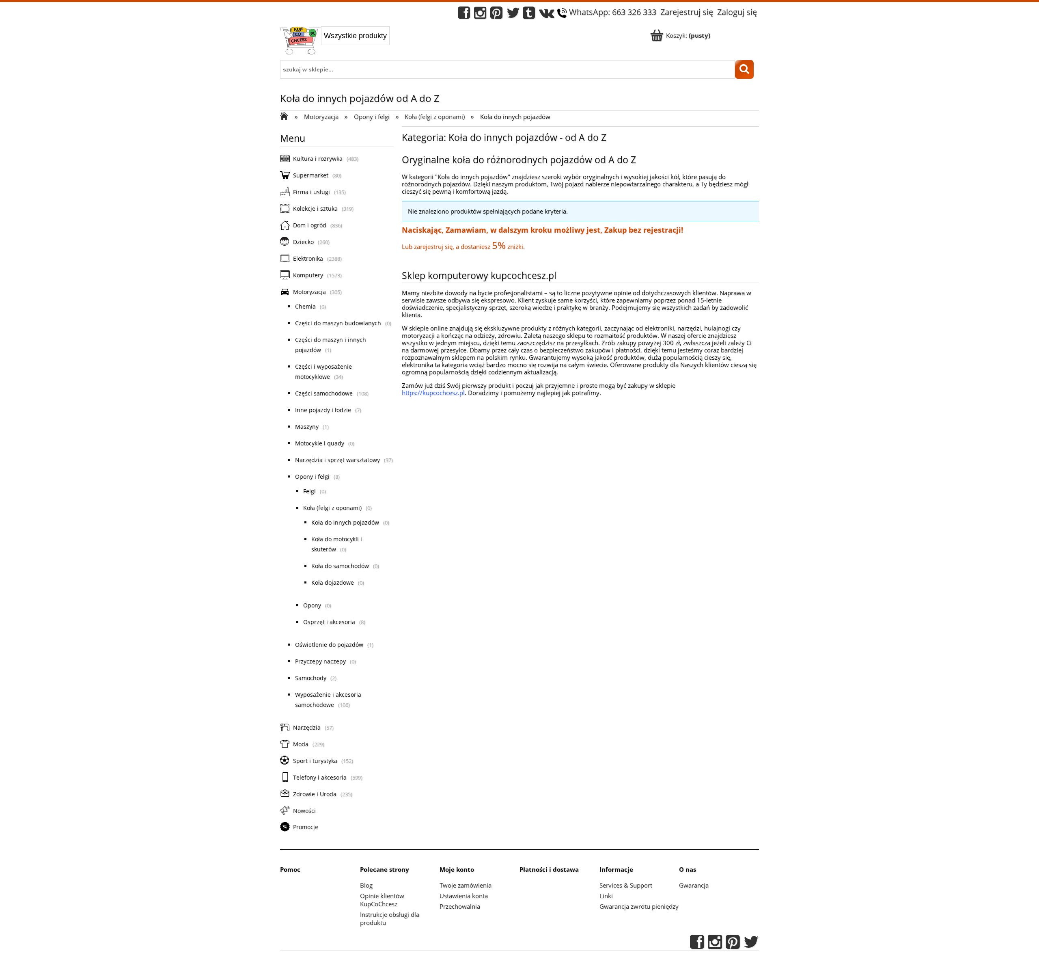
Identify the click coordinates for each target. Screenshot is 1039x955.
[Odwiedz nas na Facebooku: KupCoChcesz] (464, 14)
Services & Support (625, 885)
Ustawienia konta (464, 896)
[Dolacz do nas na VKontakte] (546, 14)
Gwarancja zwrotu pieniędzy (639, 906)
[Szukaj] (744, 69)
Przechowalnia (460, 906)
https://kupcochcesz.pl (433, 393)
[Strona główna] (300, 41)
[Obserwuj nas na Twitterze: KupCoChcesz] (513, 14)
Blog (366, 885)
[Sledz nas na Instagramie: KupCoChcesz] (480, 14)
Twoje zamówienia (465, 885)
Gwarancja (694, 885)
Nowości (304, 811)
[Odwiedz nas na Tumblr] (529, 14)
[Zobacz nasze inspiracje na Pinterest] (496, 14)
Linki (606, 896)
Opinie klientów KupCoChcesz (382, 900)
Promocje (305, 827)
